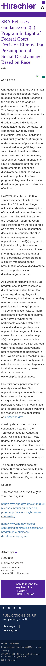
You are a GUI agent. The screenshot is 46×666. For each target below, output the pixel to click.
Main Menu (43, 2)
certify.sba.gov (13, 416)
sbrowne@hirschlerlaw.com (15, 573)
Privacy (38, 647)
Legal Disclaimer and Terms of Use (17, 647)
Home (4, 643)
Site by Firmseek (8, 660)
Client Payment (10, 630)
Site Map (5, 651)
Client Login (9, 626)
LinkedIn (9, 608)
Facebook (20, 608)
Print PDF (43, 76)
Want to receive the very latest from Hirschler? (27, 589)
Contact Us (14, 643)
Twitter (15, 608)
